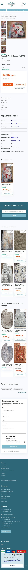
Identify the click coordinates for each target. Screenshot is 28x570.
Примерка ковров (5, 489)
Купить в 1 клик (20, 84)
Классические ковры (6, 389)
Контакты (3, 475)
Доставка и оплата (6, 494)
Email (3, 420)
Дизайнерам (4, 501)
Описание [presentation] (4, 100)
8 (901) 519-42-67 (7, 509)
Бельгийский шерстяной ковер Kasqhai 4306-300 (19, 366)
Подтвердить (12, 565)
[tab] (14, 98)
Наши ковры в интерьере (7, 470)
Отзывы (3, 473)
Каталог (7, 14)
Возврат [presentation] (3, 110)
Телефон (4, 414)
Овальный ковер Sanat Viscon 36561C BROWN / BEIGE (7, 332)
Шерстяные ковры (18, 389)
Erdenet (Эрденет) (4, 16)
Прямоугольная (15, 140)
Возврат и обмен (5, 496)
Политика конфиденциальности (9, 480)
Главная (2, 14)
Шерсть (13, 130)
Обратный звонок (5, 531)
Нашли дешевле (19, 87)
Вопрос (4, 426)
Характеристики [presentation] (6, 98)
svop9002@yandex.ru (8, 514)
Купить (9, 84)
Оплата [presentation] (3, 105)
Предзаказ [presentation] (4, 107)
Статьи (2, 478)
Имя (3, 407)
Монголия (14, 14)
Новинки (10, 10)
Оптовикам (3, 498)
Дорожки (16, 10)
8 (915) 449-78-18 (7, 511)
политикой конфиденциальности (12, 451)
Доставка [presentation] (4, 102)
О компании (4, 466)
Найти (14, 215)
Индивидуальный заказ (7, 491)
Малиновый (14, 137)
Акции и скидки (5, 468)
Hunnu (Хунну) (13, 16)
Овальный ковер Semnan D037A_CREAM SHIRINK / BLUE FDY (20, 285)
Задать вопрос (14, 446)
